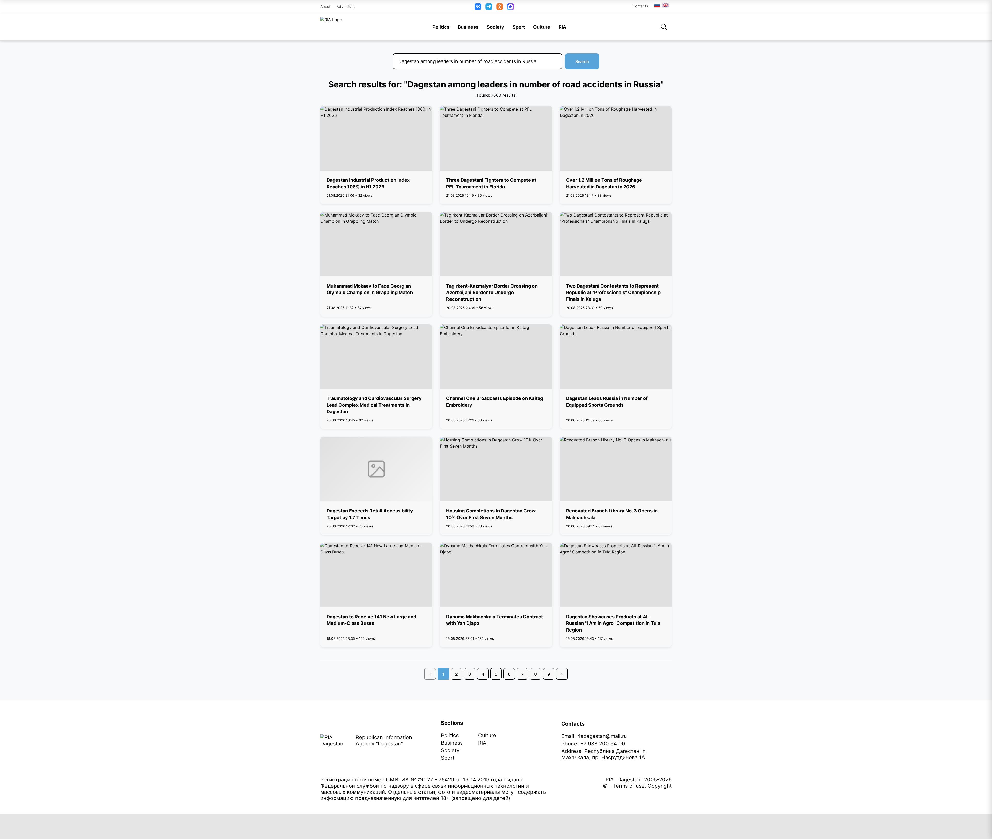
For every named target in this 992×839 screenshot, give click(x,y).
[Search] (664, 27)
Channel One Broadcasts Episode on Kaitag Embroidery (494, 401)
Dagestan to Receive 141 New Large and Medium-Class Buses (371, 620)
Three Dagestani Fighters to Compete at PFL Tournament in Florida (491, 183)
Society (495, 27)
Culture (541, 27)
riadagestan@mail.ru (602, 736)
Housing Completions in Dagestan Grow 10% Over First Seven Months (491, 514)
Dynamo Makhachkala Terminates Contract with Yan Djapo (494, 620)
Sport (519, 27)
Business (468, 27)
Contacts (640, 6)
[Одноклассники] (499, 6)
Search (582, 61)
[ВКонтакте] (478, 6)
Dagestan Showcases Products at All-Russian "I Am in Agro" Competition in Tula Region (613, 623)
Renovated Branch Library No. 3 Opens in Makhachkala (612, 514)
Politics (441, 27)
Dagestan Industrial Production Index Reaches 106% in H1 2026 (368, 183)
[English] (665, 5)
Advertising (346, 6)
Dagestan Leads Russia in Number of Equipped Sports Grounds (607, 401)
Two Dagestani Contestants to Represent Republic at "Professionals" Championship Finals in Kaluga (613, 292)
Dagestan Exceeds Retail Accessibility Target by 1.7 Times (370, 514)
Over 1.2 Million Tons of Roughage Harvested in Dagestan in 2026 (604, 183)
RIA (562, 27)
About (325, 6)
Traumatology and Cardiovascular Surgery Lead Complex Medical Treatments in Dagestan (374, 405)
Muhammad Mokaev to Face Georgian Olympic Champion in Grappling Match (370, 289)
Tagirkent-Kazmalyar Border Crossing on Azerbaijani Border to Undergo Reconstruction (492, 292)
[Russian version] (657, 5)
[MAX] (510, 6)
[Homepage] (331, 27)
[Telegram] (488, 6)
